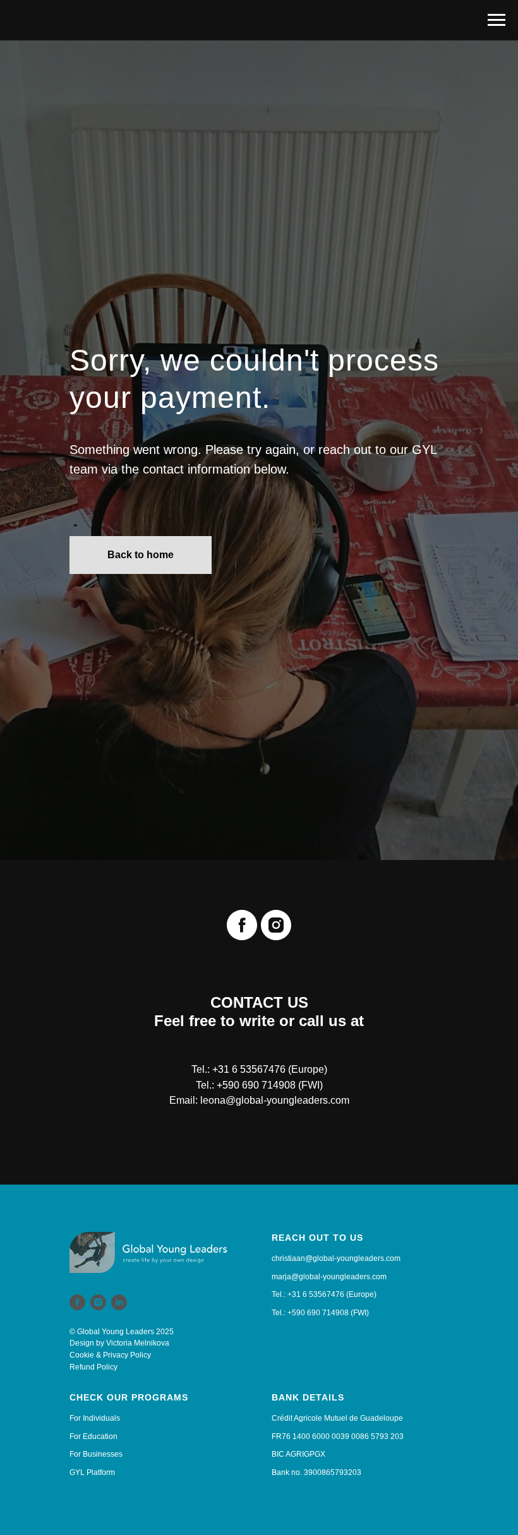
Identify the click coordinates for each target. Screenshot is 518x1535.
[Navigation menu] (496, 20)
